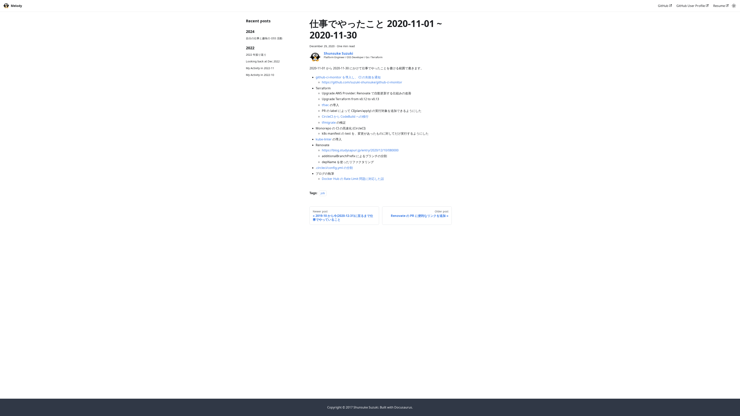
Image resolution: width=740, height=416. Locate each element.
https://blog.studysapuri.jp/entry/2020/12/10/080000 (360, 150)
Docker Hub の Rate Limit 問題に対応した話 (353, 179)
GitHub (663, 6)
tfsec (325, 105)
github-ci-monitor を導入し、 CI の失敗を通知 (348, 77)
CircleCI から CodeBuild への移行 (345, 116)
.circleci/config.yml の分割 (334, 168)
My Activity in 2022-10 (260, 75)
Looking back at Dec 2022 (263, 61)
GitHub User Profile (690, 6)
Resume (719, 6)
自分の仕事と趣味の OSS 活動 (264, 38)
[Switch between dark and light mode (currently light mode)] (734, 6)
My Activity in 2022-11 (260, 68)
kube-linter (324, 139)
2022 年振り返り (256, 54)
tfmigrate (329, 122)
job (323, 193)
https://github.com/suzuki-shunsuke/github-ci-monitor (362, 82)
